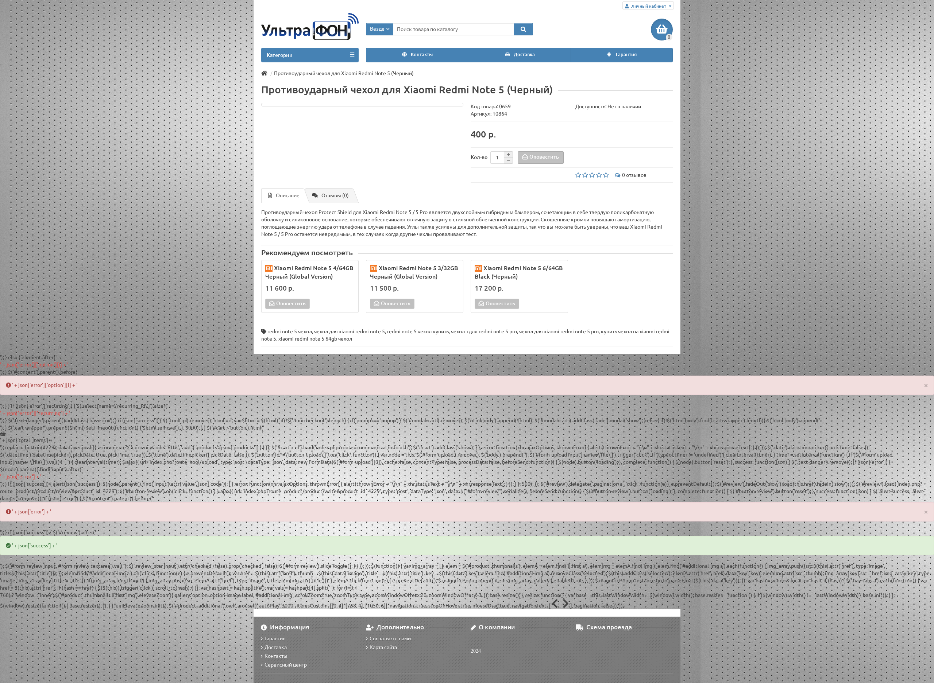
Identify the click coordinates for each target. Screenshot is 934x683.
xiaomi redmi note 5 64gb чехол (315, 339)
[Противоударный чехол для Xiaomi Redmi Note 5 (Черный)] (362, 104)
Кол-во (479, 157)
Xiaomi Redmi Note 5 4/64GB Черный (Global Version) (309, 272)
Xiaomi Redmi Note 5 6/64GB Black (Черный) (519, 272)
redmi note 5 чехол (289, 331)
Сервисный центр (286, 665)
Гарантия (626, 54)
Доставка (524, 54)
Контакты (421, 54)
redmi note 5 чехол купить (418, 331)
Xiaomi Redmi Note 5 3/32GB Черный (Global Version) (414, 272)
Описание (288, 195)
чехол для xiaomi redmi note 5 (349, 331)
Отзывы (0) (335, 195)
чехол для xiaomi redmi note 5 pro (559, 331)
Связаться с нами (390, 638)
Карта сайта (383, 647)
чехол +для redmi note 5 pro (484, 331)
